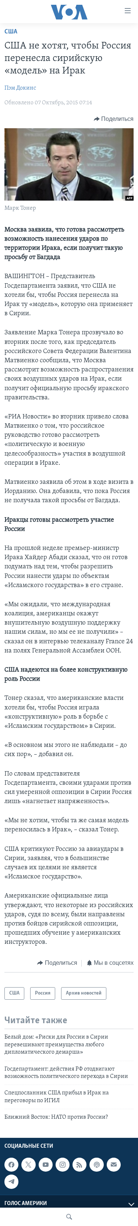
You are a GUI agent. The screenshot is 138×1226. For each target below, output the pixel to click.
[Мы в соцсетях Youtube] (46, 1165)
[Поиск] (69, 1217)
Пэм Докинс (20, 88)
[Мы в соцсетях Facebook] (11, 1165)
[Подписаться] (114, 1165)
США (10, 32)
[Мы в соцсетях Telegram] (11, 1182)
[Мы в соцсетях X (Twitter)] (28, 1165)
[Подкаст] (96, 1165)
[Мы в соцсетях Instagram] (63, 1165)
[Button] (114, 119)
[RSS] (79, 1165)
